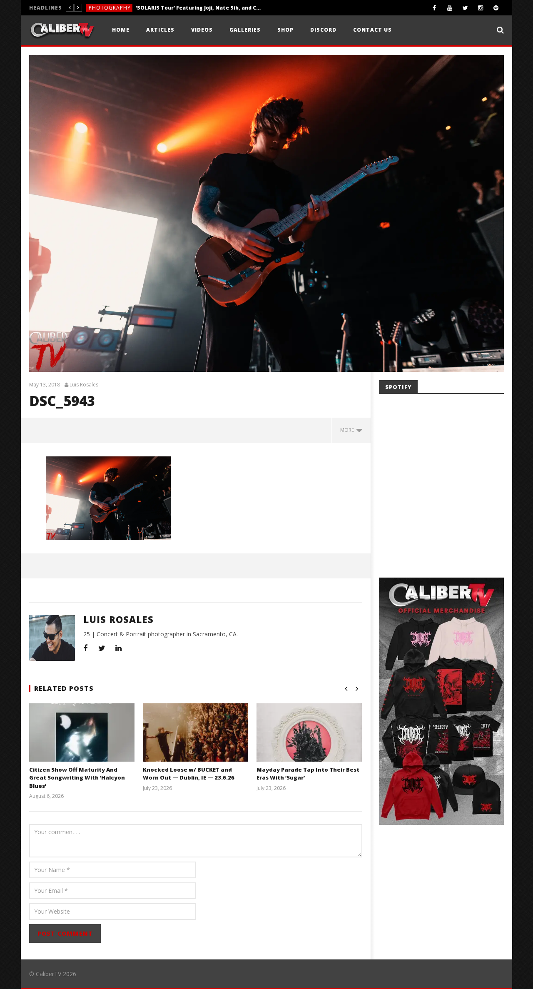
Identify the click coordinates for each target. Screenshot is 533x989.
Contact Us (372, 29)
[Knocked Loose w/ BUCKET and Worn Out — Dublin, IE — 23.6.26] (195, 742)
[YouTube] (450, 7)
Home (121, 29)
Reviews (100, 7)
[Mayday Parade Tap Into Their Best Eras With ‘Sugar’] (309, 742)
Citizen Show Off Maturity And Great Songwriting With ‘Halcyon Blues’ (77, 778)
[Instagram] (480, 7)
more (348, 429)
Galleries (245, 29)
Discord (323, 29)
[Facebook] (434, 7)
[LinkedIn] (118, 648)
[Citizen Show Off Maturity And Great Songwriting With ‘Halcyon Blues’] (81, 742)
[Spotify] (496, 7)
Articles (160, 29)
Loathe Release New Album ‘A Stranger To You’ (178, 7)
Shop (285, 29)
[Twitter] (465, 7)
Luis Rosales (84, 384)
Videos (202, 29)
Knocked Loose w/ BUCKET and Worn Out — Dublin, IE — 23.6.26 (188, 774)
